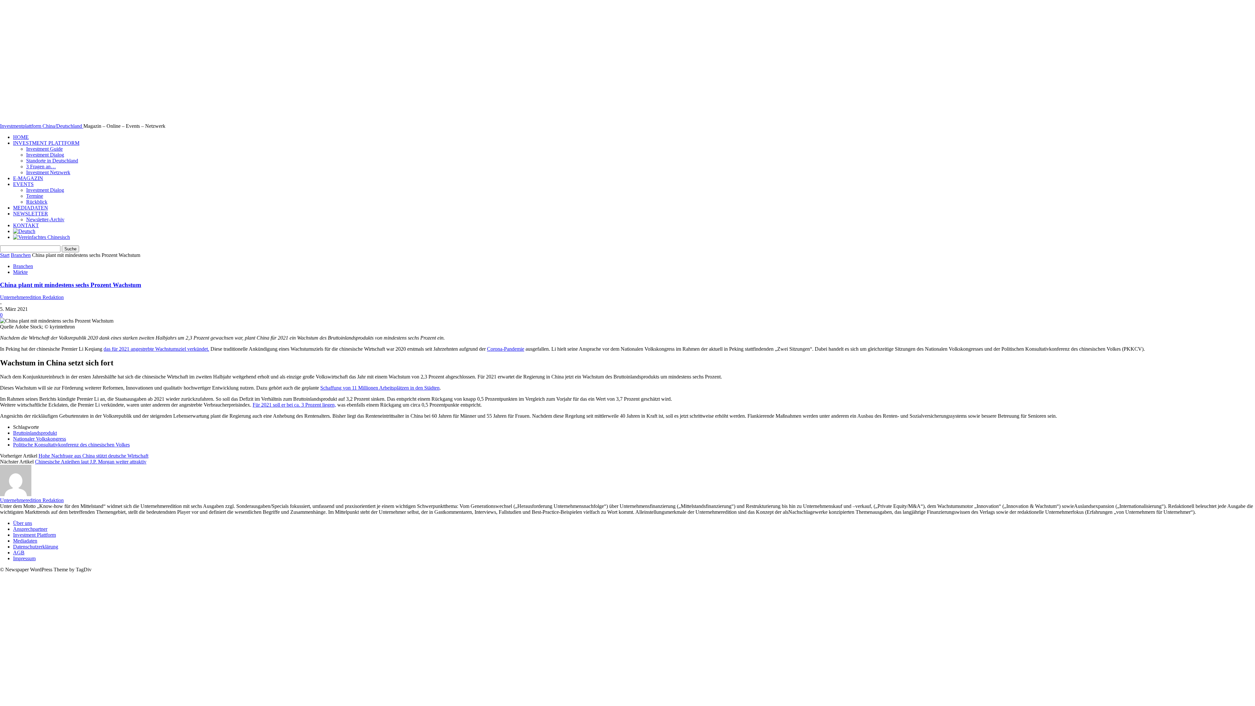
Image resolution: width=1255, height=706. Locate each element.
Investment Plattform (34, 535)
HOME (21, 137)
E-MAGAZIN (28, 178)
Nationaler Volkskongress (39, 439)
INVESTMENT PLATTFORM (46, 143)
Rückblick (36, 202)
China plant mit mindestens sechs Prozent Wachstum (70, 284)
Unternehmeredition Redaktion (32, 297)
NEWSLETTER (30, 213)
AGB (19, 552)
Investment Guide (44, 149)
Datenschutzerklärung (35, 546)
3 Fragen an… (41, 166)
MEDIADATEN (30, 207)
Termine (34, 196)
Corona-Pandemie (505, 349)
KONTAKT (26, 225)
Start (4, 255)
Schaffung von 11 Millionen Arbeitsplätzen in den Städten (380, 388)
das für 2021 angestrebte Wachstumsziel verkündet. (156, 349)
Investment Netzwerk (48, 172)
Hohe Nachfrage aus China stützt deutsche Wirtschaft (93, 456)
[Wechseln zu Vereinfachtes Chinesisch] (41, 237)
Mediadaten (25, 541)
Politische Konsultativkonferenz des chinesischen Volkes (71, 444)
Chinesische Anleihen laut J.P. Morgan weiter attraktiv (90, 461)
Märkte (20, 272)
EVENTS (23, 184)
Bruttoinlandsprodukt (35, 433)
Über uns (22, 523)
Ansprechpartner (30, 529)
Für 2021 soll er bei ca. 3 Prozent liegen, (294, 405)
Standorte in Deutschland (52, 160)
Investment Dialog (45, 155)
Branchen (21, 255)
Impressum (24, 558)
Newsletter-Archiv (45, 219)
